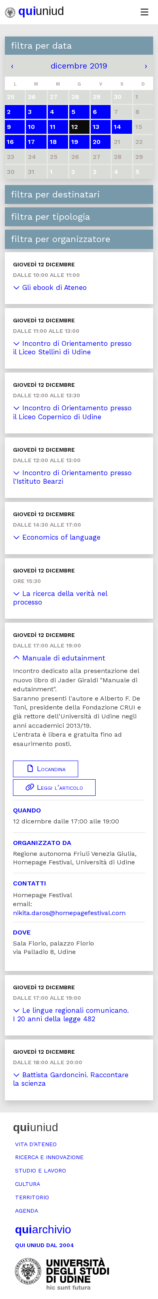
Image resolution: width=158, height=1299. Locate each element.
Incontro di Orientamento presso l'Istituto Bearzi (72, 477)
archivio (43, 1229)
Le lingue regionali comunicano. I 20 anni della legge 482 (71, 1014)
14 (117, 127)
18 (53, 142)
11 (53, 127)
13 (96, 127)
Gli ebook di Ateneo (53, 287)
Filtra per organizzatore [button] (60, 239)
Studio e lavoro (40, 1170)
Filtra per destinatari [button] (55, 194)
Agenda (26, 1210)
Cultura (27, 1184)
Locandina (50, 769)
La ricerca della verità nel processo (60, 597)
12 (74, 127)
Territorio (32, 1197)
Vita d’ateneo (36, 1144)
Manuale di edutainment (62, 658)
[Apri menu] (144, 12)
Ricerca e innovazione (49, 1157)
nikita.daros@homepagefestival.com (69, 913)
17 (31, 142)
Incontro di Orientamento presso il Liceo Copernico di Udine (72, 412)
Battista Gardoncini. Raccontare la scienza (70, 1079)
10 (31, 127)
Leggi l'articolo (58, 787)
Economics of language (60, 537)
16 (10, 142)
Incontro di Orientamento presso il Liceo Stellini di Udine (72, 347)
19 (74, 142)
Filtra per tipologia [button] (50, 217)
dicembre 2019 (79, 66)
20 (96, 142)
